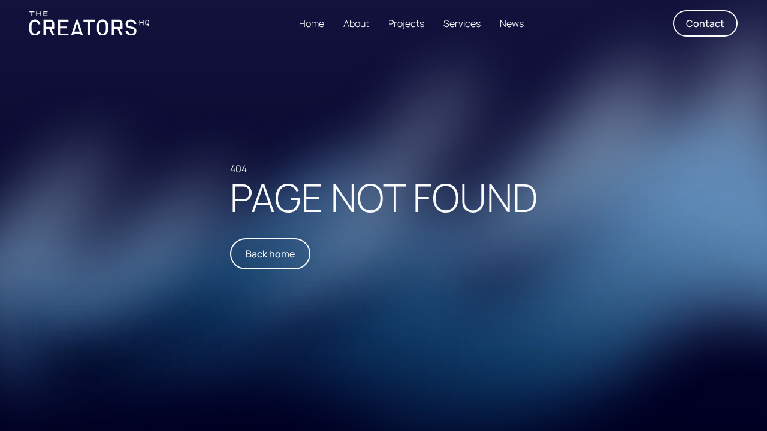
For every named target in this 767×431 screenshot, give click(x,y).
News (512, 23)
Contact (705, 23)
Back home (270, 253)
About (356, 23)
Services (462, 23)
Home (311, 23)
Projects (406, 23)
